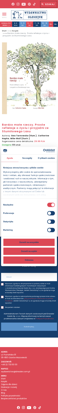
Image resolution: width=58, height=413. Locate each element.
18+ (55, 24)
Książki (15, 31)
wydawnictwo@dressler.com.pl (15, 371)
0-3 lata (15, 24)
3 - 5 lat (23, 24)
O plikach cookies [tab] (46, 158)
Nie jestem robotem (12, 307)
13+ (51, 24)
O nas (4, 390)
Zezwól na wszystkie (29, 242)
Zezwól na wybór (29, 251)
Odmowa (29, 260)
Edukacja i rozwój (9, 387)
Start (4, 31)
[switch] (51, 213)
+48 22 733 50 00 (9, 364)
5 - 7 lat (30, 24)
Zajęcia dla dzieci (9, 384)
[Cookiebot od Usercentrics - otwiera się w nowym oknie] (43, 150)
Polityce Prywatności (45, 318)
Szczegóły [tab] (27, 158)
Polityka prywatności (10, 396)
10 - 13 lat (44, 24)
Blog (3, 393)
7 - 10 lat (37, 24)
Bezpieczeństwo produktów (14, 398)
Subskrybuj (29, 327)
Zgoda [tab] (10, 158)
